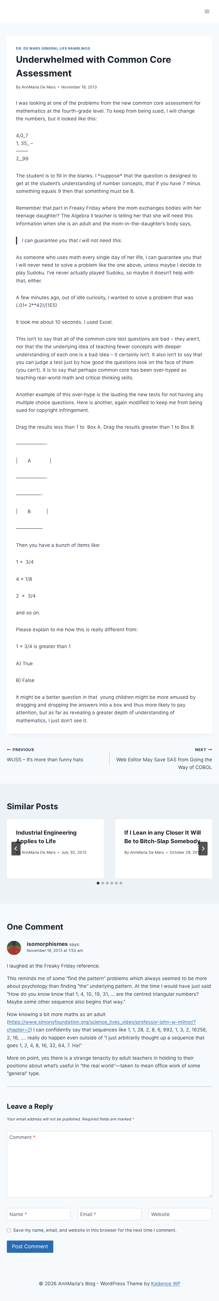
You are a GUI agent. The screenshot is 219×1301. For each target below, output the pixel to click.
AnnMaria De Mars (39, 87)
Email (88, 1214)
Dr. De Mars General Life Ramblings (53, 48)
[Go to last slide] (16, 848)
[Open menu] (207, 11)
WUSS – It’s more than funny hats (45, 754)
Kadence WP (166, 1283)
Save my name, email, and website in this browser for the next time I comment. (95, 1230)
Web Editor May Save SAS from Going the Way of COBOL (164, 758)
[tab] (98, 883)
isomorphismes (47, 944)
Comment (22, 1137)
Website (160, 1214)
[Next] (203, 848)
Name (18, 1214)
